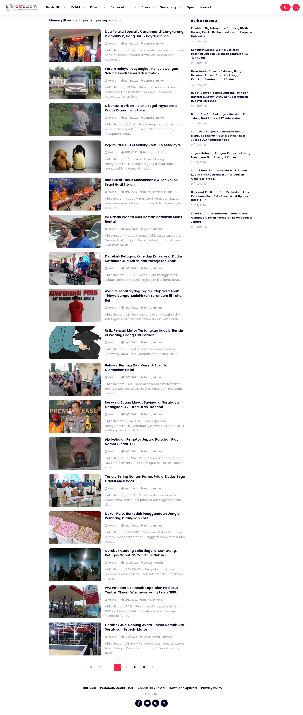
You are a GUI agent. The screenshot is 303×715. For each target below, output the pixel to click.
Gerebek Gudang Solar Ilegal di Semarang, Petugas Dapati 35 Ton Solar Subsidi (141, 553)
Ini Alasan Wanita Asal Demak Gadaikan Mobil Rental (143, 219)
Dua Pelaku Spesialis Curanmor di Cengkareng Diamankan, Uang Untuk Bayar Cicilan (144, 34)
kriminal (114, 20)
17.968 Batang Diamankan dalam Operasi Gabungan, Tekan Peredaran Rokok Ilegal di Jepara (221, 218)
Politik (76, 7)
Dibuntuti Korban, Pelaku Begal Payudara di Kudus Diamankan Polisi (141, 108)
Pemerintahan (121, 7)
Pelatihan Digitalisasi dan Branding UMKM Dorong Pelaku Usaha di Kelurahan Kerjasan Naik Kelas (221, 32)
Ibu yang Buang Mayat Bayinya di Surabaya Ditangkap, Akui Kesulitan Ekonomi (142, 404)
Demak (156, 637)
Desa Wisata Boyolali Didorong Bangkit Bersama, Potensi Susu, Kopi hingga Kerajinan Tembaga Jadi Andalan (218, 75)
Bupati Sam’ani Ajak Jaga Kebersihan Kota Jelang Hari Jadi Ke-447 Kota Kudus (220, 116)
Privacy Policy (211, 688)
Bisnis (146, 7)
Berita (148, 43)
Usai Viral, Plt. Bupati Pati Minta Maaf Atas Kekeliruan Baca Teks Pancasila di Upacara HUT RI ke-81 (220, 196)
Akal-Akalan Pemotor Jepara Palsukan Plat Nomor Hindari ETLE (141, 441)
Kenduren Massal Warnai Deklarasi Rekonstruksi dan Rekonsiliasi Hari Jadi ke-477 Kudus (220, 54)
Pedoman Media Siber (116, 688)
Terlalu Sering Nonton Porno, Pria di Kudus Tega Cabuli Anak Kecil (145, 478)
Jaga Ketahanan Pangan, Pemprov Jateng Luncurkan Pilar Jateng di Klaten (220, 155)
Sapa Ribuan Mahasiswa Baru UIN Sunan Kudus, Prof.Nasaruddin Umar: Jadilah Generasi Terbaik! (219, 174)
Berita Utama (56, 7)
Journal (205, 7)
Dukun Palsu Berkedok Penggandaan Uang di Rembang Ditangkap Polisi (142, 516)
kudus (168, 192)
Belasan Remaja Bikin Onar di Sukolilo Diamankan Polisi (136, 367)
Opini (191, 7)
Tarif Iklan (88, 688)
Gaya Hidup (168, 7)
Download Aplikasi (183, 688)
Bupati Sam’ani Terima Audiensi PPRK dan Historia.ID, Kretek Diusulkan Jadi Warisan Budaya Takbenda (219, 97)
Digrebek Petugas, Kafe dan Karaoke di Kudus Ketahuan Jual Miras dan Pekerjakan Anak (144, 258)
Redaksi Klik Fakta (151, 688)
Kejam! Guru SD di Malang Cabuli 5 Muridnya (142, 145)
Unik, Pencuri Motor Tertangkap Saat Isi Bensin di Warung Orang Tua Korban (144, 332)
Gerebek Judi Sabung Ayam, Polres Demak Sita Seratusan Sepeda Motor (144, 627)
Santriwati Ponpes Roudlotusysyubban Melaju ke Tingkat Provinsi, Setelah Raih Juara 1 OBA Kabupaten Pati (218, 136)
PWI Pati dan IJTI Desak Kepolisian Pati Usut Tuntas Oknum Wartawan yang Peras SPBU (141, 590)
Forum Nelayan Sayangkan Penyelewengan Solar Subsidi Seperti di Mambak (141, 71)
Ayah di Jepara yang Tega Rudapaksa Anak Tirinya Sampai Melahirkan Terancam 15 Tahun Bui (144, 296)
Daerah (95, 7)
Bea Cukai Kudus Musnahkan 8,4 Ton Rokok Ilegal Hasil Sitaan (141, 182)
